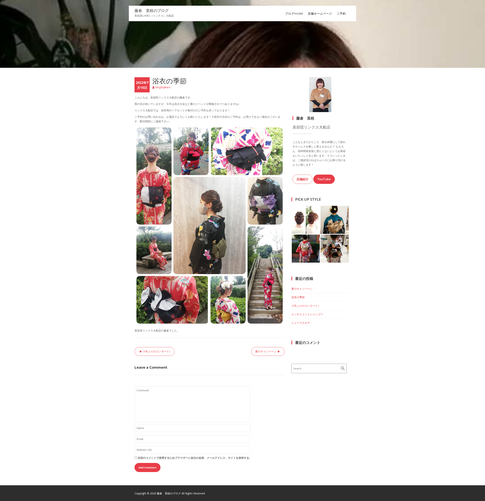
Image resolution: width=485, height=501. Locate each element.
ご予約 (341, 13)
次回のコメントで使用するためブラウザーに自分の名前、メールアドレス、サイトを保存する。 (195, 458)
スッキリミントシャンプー (307, 314)
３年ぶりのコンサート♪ (157, 351)
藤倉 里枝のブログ (152, 10)
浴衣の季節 (298, 297)
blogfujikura (162, 87)
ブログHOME (294, 13)
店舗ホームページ (320, 13)
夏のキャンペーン (265, 351)
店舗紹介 (302, 179)
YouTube (324, 179)
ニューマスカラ (300, 323)
